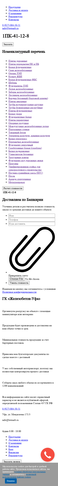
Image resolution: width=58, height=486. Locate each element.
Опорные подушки (19, 123)
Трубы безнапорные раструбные (26, 107)
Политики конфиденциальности (19, 292)
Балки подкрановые (19, 151)
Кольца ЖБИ (15, 76)
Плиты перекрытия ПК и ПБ (24, 64)
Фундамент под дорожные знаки (26, 160)
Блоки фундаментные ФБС (23, 79)
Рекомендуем (15, 16)
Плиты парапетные (19, 120)
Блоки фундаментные (20, 67)
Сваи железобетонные (20, 70)
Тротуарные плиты (19, 157)
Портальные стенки (19, 129)
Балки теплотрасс (18, 138)
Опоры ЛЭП (15, 73)
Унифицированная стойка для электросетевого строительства (25, 168)
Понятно (11, 481)
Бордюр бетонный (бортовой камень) (28, 98)
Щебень (13, 82)
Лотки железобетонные (21, 88)
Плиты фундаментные (20, 110)
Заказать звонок (12, 461)
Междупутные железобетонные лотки (29, 126)
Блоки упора (15, 113)
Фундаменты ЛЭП (18, 85)
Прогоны (13, 163)
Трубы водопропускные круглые (26, 104)
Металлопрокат (17, 182)
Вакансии (14, 452)
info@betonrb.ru (10, 28)
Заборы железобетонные (21, 92)
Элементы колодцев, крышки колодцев (29, 135)
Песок (12, 175)
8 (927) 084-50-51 (11, 25)
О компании (15, 13)
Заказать (8, 44)
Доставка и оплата (18, 10)
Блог (11, 449)
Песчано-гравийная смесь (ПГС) (26, 172)
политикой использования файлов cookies (19, 475)
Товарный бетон (17, 132)
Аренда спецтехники (20, 179)
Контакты (14, 19)
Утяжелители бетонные (21, 154)
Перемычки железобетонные (24, 141)
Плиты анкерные (18, 101)
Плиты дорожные (18, 60)
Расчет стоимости (13, 188)
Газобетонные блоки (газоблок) (25, 147)
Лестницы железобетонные (23, 95)
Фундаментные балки (20, 116)
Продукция (14, 7)
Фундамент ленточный (21, 144)
